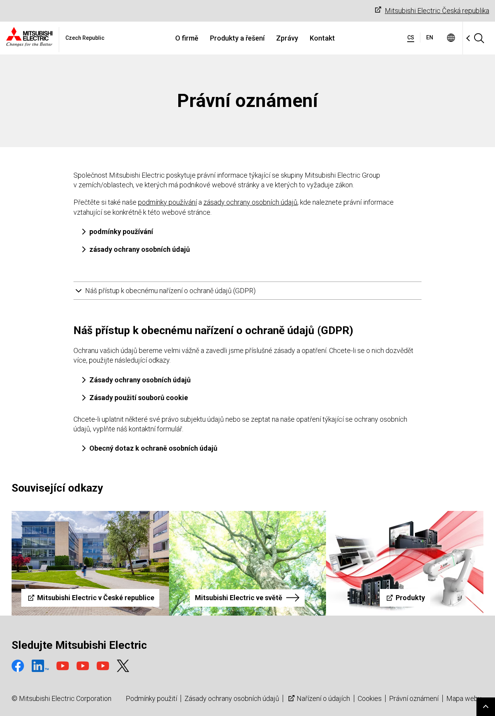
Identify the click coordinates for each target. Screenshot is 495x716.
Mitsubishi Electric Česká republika (437, 11)
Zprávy (287, 38)
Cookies (370, 698)
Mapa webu (463, 698)
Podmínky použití (151, 698)
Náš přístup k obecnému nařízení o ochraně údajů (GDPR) (170, 291)
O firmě (186, 38)
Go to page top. (485, 706)
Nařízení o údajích (323, 698)
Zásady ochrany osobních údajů (231, 698)
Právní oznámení (414, 698)
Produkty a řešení (237, 38)
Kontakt (322, 38)
